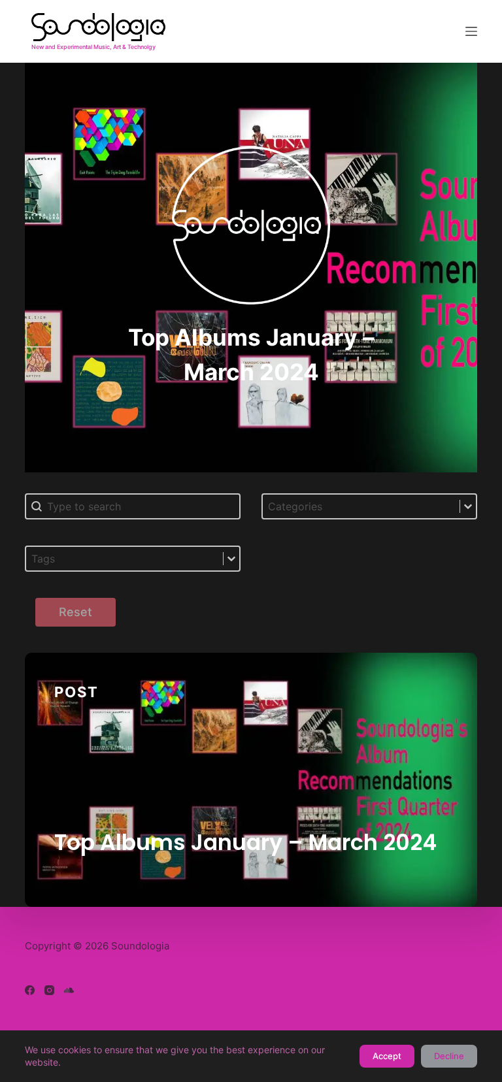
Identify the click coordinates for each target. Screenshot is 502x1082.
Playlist (77, 884)
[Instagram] (49, 990)
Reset (75, 612)
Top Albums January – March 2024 (245, 842)
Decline (449, 1056)
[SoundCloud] (69, 990)
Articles (250, 884)
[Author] (437, 721)
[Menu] (471, 31)
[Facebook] (30, 990)
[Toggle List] (468, 506)
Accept (387, 1056)
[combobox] (361, 506)
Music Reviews (162, 884)
